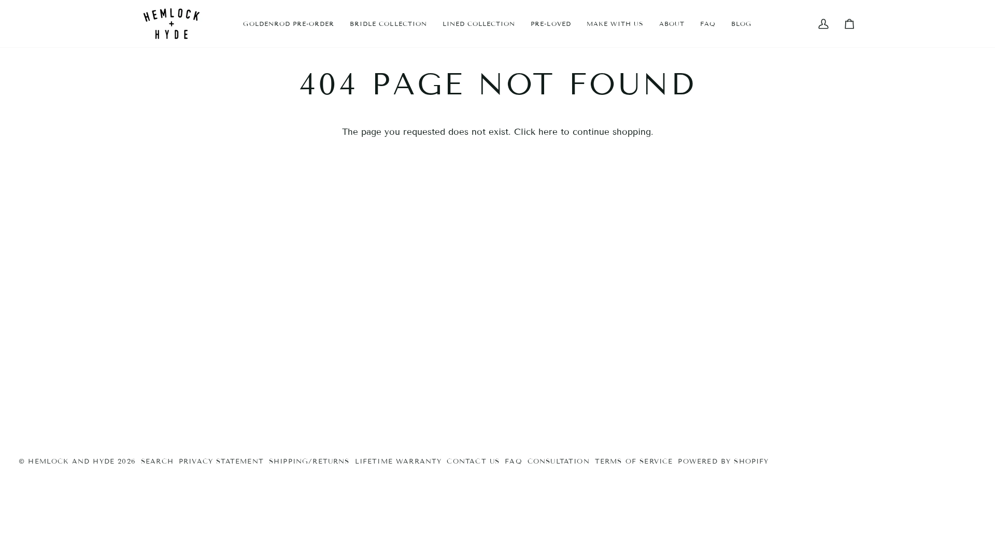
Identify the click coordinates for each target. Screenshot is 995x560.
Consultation (559, 461)
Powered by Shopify (723, 461)
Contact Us (473, 461)
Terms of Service (634, 461)
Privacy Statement (221, 461)
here (548, 132)
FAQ (513, 461)
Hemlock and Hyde (71, 461)
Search (157, 461)
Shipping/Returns (309, 461)
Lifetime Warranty (398, 461)
